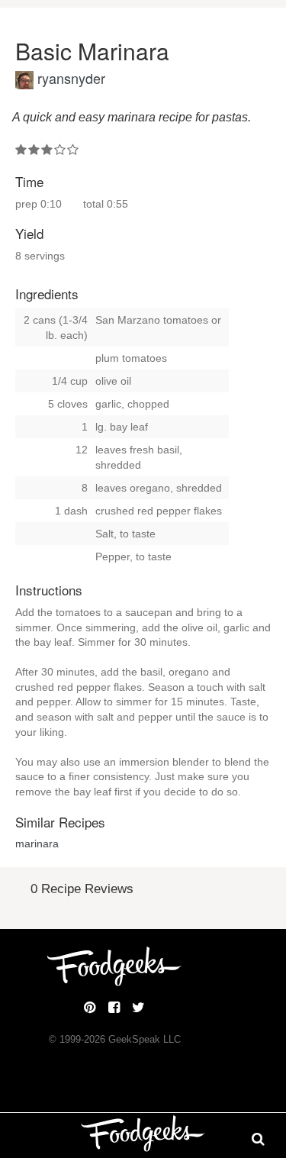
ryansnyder (71, 78)
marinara (37, 843)
